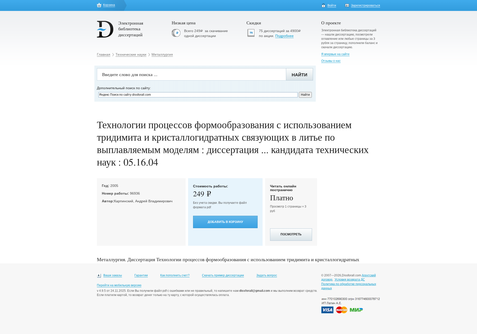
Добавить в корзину (225, 222)
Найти (299, 74)
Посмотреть (291, 234)
